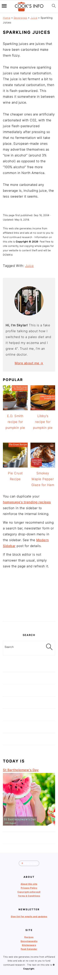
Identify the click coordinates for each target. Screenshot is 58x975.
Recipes (29, 937)
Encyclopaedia (29, 941)
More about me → (29, 363)
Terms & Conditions (29, 896)
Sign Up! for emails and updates (29, 916)
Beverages (20, 17)
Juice (33, 17)
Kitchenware (29, 945)
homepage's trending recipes (27, 502)
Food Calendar (29, 949)
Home (6, 17)
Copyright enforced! (29, 892)
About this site (29, 884)
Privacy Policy (29, 888)
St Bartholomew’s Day (21, 770)
